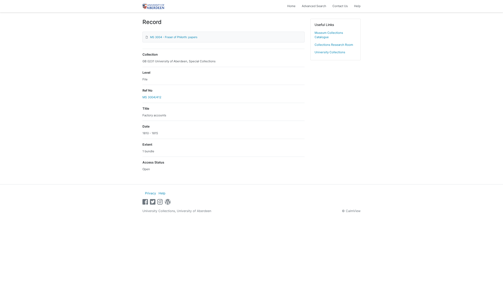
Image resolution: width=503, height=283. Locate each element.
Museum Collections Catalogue (329, 35)
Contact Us (340, 6)
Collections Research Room (334, 45)
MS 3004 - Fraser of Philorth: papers (173, 37)
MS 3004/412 (151, 97)
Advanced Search (314, 6)
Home (291, 6)
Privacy (150, 193)
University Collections (330, 52)
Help (357, 6)
